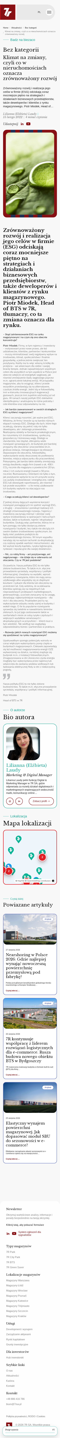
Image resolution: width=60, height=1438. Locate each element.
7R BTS (10, 1262)
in (19, 801)
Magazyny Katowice (17, 1301)
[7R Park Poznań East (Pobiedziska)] (11, 850)
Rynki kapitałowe (15, 1339)
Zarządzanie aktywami (18, 1334)
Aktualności (16, 28)
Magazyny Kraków (16, 1316)
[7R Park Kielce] (39, 871)
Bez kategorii (31, 28)
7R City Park (13, 1257)
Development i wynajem (19, 1329)
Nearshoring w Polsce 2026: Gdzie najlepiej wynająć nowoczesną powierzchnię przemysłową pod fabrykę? (27, 966)
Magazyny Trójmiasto (17, 1306)
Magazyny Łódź (14, 1285)
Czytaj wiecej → (13, 991)
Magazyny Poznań (16, 1296)
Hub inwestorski (15, 1357)
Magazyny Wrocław (17, 1290)
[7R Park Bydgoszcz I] (19, 839)
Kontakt (10, 1386)
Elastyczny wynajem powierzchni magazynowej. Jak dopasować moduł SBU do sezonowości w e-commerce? (28, 1134)
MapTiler (21, 881)
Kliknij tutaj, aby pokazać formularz (25, 1225)
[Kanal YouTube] (28, 124)
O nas (9, 1370)
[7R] (7, 12)
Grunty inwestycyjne (17, 1344)
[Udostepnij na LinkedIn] (22, 124)
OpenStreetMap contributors (39, 881)
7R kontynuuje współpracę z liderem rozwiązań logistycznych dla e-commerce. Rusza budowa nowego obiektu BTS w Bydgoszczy (29, 1050)
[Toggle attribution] (53, 881)
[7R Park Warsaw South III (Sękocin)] (43, 853)
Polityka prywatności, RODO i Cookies (25, 1416)
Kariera (10, 1381)
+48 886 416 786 (15, 1399)
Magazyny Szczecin (17, 1311)
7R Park (10, 1252)
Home (5, 28)
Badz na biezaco (22, 40)
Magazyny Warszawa (17, 1280)
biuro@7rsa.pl (14, 1404)
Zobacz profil (41, 801)
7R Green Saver (15, 1267)
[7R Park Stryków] (31, 856)
